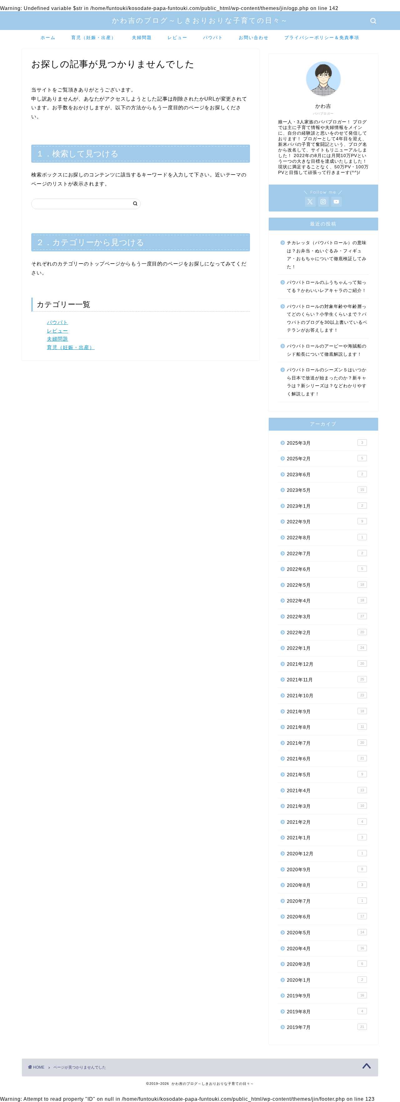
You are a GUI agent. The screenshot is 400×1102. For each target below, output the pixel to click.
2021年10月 (325, 695)
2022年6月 (325, 569)
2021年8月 (325, 727)
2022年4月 (325, 600)
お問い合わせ (254, 37)
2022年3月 (325, 616)
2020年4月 (325, 948)
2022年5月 (325, 585)
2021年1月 (325, 837)
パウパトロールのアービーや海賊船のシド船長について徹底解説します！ (327, 350)
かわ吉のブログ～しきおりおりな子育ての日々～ (200, 20)
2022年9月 (325, 521)
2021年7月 (325, 743)
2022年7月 (325, 553)
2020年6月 (325, 916)
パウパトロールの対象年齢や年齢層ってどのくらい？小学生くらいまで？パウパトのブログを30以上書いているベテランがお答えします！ (327, 318)
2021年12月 (325, 664)
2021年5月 (325, 774)
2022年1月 (325, 648)
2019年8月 (325, 1011)
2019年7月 (325, 1027)
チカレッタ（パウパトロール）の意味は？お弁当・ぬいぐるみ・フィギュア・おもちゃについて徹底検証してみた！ (327, 254)
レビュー (178, 37)
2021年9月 (325, 711)
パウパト (213, 37)
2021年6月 (325, 758)
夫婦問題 (142, 37)
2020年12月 (325, 853)
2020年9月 (325, 869)
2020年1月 (325, 980)
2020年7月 (325, 901)
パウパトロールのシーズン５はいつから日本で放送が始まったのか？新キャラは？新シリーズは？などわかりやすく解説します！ (327, 382)
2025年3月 (325, 443)
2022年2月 (325, 632)
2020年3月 (325, 964)
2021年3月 (325, 806)
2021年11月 (325, 679)
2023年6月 (325, 474)
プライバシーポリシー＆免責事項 (321, 37)
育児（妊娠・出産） (93, 37)
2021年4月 (325, 790)
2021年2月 (325, 822)
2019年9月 (325, 995)
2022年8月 (325, 537)
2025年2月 (325, 458)
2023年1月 (325, 506)
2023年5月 (325, 490)
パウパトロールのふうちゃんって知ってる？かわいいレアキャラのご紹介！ (327, 286)
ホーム (48, 37)
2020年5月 (325, 932)
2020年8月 (325, 885)
